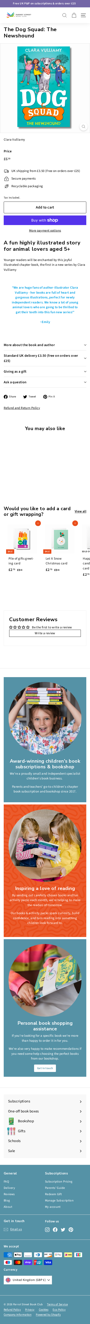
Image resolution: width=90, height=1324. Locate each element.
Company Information (17, 1315)
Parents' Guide (55, 1188)
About (8, 1207)
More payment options (45, 230)
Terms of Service (57, 1304)
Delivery (9, 1188)
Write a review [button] (45, 633)
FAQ (6, 1181)
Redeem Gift (53, 1194)
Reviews (9, 1194)
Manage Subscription (59, 1200)
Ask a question (15, 382)
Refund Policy (12, 1310)
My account (53, 1207)
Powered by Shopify (48, 1315)
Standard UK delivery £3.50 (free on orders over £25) (41, 358)
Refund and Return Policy (22, 408)
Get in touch (45, 1068)
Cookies (43, 1310)
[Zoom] (84, 127)
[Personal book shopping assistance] (45, 980)
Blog (7, 1200)
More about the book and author (29, 345)
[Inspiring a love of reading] (45, 845)
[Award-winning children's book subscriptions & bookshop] (45, 718)
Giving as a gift (15, 371)
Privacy (30, 1310)
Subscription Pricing (59, 1181)
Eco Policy (59, 1310)
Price (8, 151)
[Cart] (74, 15)
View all (80, 511)
